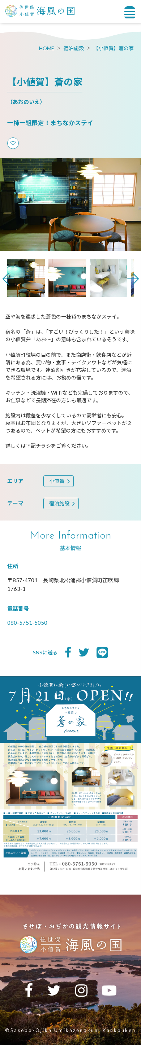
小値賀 (56, 481)
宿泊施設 (74, 48)
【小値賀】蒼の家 (113, 48)
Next (133, 279)
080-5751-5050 (27, 622)
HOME (46, 48)
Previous (8, 279)
